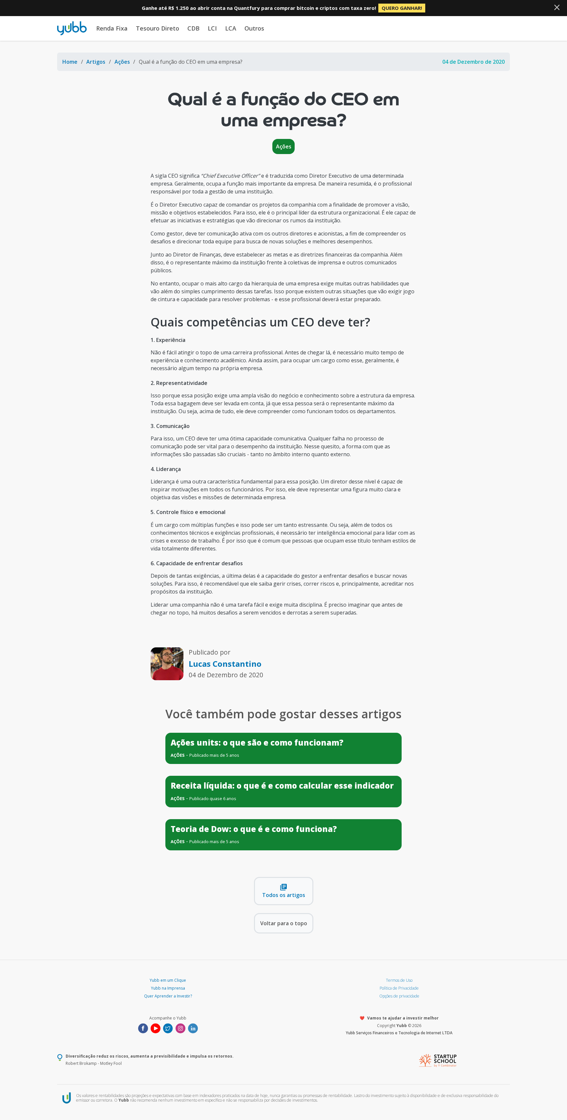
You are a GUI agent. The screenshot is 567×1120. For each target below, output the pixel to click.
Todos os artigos (283, 891)
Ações (122, 61)
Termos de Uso (399, 980)
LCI (212, 28)
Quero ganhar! (402, 8)
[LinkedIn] (193, 1027)
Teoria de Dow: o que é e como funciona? (254, 828)
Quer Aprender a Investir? (168, 996)
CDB (193, 28)
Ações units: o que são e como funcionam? (257, 742)
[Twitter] (168, 1027)
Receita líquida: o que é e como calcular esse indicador (282, 785)
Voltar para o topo (283, 923)
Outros (254, 28)
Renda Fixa (112, 28)
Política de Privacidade (399, 988)
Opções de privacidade (399, 996)
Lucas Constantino (225, 663)
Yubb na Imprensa (168, 988)
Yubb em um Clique (168, 980)
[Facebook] (143, 1027)
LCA (230, 28)
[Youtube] (155, 1027)
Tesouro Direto (157, 28)
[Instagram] (180, 1027)
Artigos (95, 61)
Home (69, 61)
